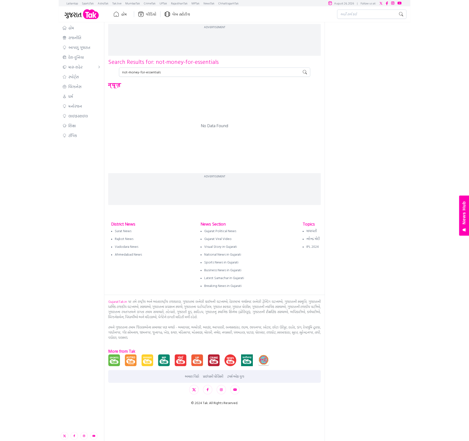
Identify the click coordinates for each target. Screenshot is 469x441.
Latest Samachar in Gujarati (224, 277)
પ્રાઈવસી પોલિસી (213, 376)
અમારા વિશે (192, 376)
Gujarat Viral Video (218, 238)
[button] (81, 28)
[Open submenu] (99, 67)
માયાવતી (311, 230)
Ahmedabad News (128, 254)
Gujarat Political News (220, 230)
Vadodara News (126, 246)
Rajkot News (124, 238)
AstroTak (103, 3)
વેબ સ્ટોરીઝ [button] (181, 14)
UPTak (163, 3)
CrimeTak (150, 3)
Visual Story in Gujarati (220, 246)
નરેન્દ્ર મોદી (313, 238)
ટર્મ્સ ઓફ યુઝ (235, 376)
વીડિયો (151, 14)
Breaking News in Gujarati (223, 285)
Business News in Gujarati (222, 269)
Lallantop (72, 3)
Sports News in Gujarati (221, 262)
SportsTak (88, 3)
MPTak (196, 3)
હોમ (124, 14)
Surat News (123, 230)
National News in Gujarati (222, 254)
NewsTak (208, 3)
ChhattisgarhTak (228, 3)
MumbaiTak (132, 3)
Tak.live (116, 3)
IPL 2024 (312, 246)
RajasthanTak (179, 3)
